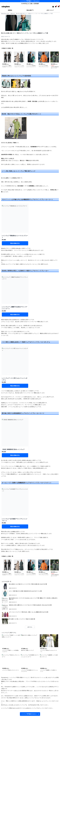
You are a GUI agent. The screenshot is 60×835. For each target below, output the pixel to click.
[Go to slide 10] (15, 373)
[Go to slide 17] (21, 373)
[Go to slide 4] (13, 302)
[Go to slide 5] (14, 302)
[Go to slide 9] (14, 373)
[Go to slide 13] (19, 514)
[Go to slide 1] (7, 373)
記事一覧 (12, 13)
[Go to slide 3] (9, 373)
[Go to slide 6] (15, 302)
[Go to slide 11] (16, 373)
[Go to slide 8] (13, 373)
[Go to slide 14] (20, 514)
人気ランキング (50, 10)
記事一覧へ (30, 627)
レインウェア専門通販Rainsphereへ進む (29, 714)
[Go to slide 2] (8, 373)
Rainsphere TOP (5, 13)
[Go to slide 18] (22, 373)
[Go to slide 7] (16, 302)
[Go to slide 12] (18, 514)
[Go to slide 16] (20, 373)
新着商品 (10, 10)
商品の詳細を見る (15, 243)
